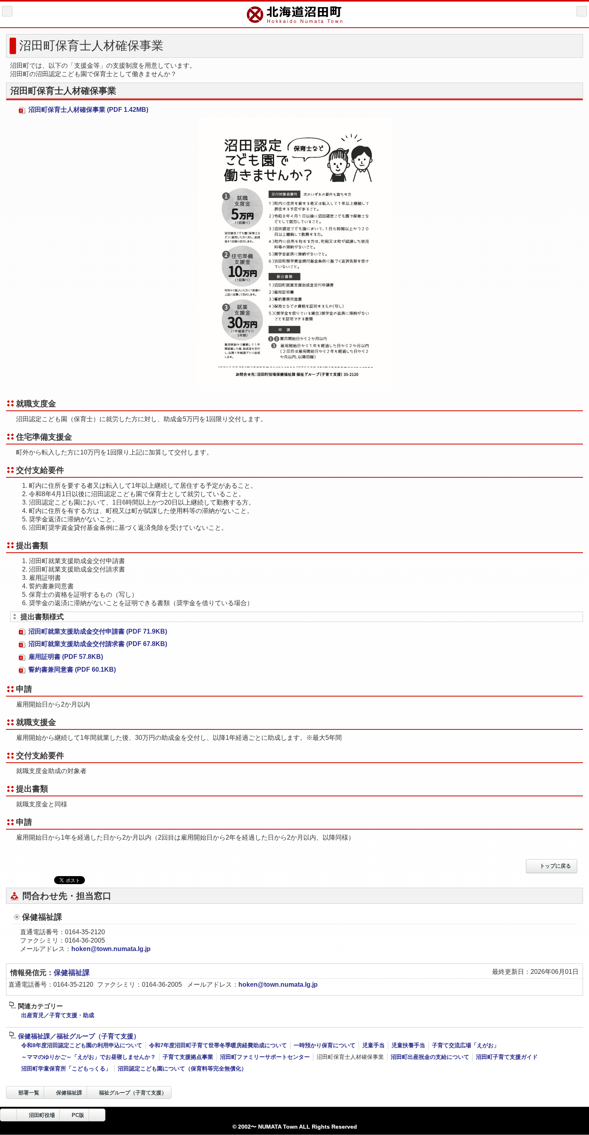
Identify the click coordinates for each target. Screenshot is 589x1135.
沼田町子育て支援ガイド (507, 1057)
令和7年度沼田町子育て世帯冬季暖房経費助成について (218, 1045)
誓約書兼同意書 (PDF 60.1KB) (71, 669)
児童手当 (373, 1045)
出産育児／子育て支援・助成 (57, 1015)
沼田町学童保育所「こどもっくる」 (66, 1068)
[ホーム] (7, 11)
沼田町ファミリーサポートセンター (265, 1057)
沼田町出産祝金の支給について (430, 1057)
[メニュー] (582, 11)
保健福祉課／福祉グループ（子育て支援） (79, 1036)
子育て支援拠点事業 (188, 1057)
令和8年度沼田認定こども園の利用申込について (81, 1045)
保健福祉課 (72, 973)
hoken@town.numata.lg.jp (111, 948)
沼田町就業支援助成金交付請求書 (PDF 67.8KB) (97, 643)
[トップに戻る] (97, 1115)
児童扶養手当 (408, 1045)
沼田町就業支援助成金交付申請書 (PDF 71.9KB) (97, 631)
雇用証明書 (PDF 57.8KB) (65, 656)
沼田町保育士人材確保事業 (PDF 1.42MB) (87, 109)
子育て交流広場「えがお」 (465, 1045)
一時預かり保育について (324, 1045)
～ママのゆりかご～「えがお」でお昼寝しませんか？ (88, 1057)
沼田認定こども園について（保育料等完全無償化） (182, 1068)
